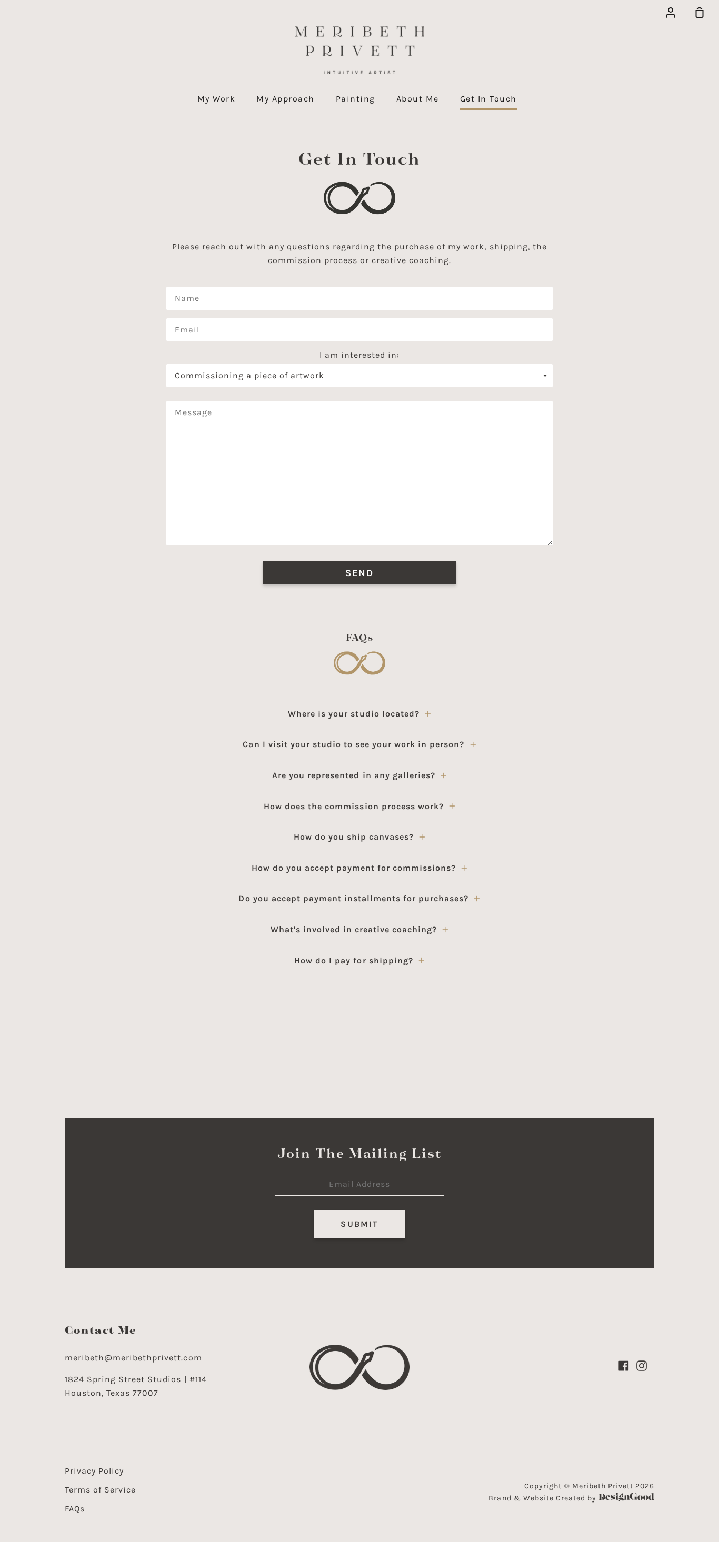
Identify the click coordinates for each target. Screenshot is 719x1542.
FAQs (75, 1509)
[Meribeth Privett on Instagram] (641, 1365)
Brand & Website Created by (543, 1498)
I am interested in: (359, 355)
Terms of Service (100, 1490)
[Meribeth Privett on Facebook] (623, 1365)
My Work (216, 99)
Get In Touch (488, 99)
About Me (417, 99)
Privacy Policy (94, 1471)
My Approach (285, 99)
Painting (355, 99)
